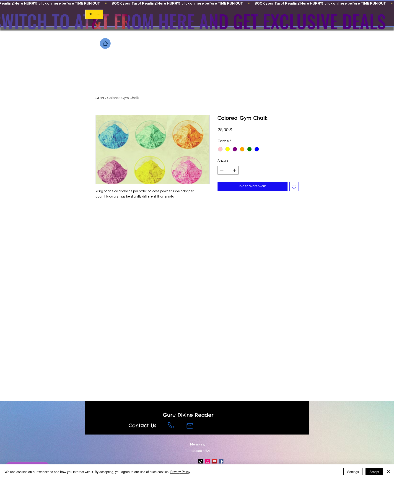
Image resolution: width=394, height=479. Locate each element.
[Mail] (189, 425)
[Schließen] (388, 471)
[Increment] (235, 170)
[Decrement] (221, 170)
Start (100, 98)
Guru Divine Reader (188, 415)
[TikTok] (200, 461)
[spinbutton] (228, 170)
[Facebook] (221, 461)
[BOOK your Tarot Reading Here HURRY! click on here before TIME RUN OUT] (197, 3)
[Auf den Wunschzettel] (294, 186)
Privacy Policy (180, 471)
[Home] (105, 43)
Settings (353, 471)
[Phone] (170, 425)
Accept (374, 471)
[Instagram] (207, 461)
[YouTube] (214, 461)
